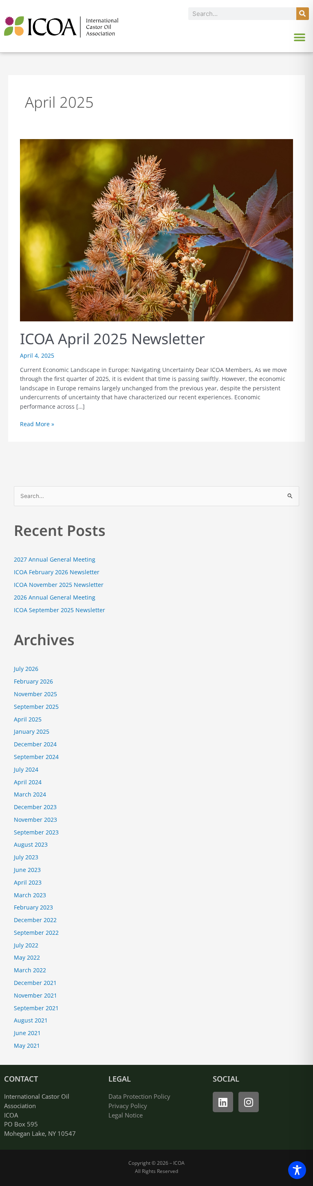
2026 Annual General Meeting (54, 597)
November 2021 (35, 995)
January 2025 (31, 731)
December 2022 (35, 920)
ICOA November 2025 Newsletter (59, 585)
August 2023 (31, 844)
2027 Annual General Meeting (54, 559)
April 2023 (28, 882)
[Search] (302, 13)
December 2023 (35, 807)
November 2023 (35, 819)
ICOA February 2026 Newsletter (56, 572)
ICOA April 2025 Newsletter (112, 339)
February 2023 (33, 907)
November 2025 (35, 694)
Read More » (37, 424)
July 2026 (26, 669)
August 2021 (31, 1020)
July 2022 (26, 945)
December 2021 (35, 983)
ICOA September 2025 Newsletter (59, 610)
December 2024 (35, 744)
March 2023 (30, 895)
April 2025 (28, 719)
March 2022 (30, 970)
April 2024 (28, 782)
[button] (300, 37)
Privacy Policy (127, 1106)
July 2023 (26, 857)
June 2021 (27, 1033)
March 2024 (30, 794)
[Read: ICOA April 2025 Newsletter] (156, 229)
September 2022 (36, 932)
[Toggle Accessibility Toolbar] (297, 1170)
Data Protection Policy (139, 1096)
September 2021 (36, 1008)
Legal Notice (125, 1115)
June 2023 (27, 870)
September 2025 (36, 706)
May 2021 (27, 1045)
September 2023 (36, 832)
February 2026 (33, 681)
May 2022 (27, 957)
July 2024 (26, 769)
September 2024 (36, 757)
